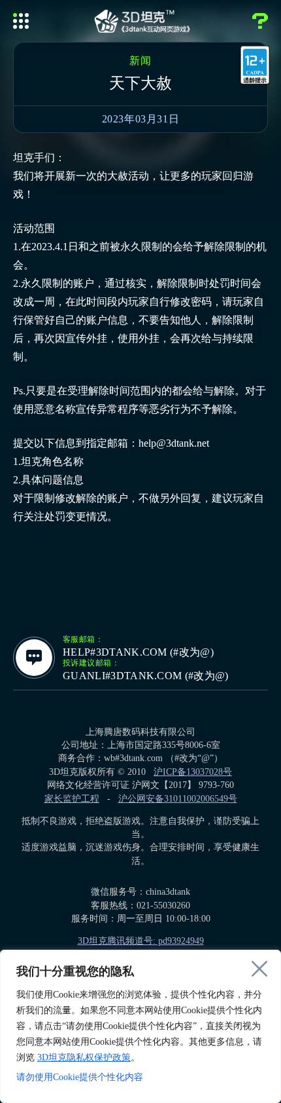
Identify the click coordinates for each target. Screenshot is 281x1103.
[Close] (259, 968)
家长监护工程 (71, 799)
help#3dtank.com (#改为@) (138, 652)
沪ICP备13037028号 (193, 772)
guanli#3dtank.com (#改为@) (146, 676)
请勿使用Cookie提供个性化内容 (79, 1077)
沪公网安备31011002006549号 (177, 799)
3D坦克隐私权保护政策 (84, 1057)
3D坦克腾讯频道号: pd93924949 (141, 941)
